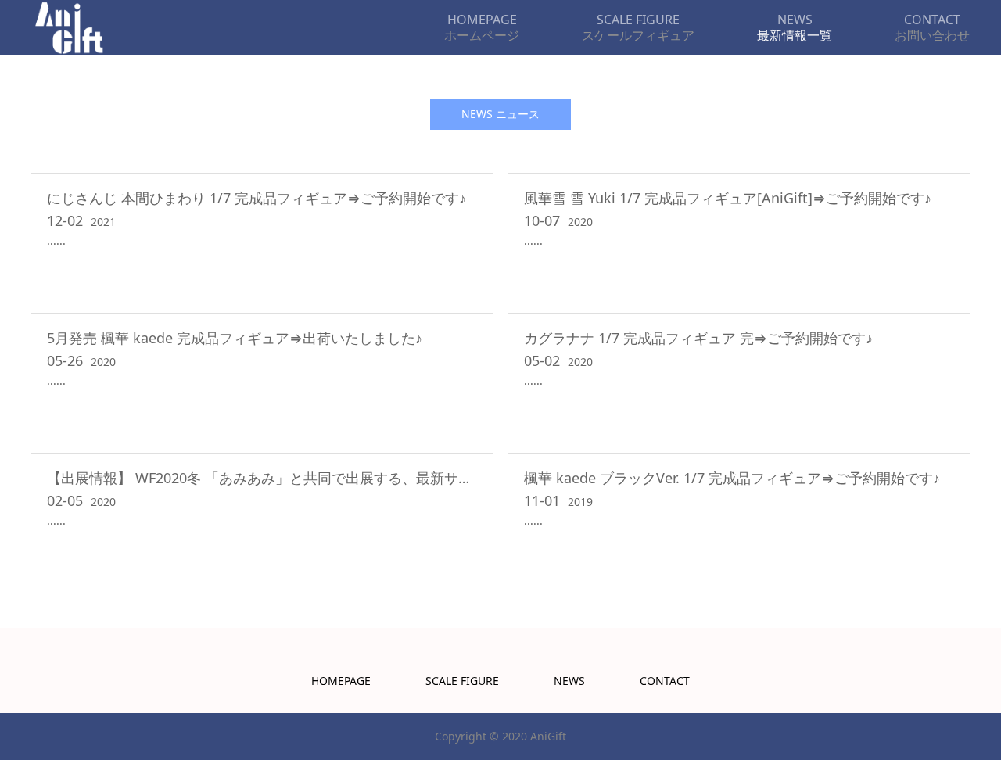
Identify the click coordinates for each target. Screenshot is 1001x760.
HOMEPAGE (341, 680)
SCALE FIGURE (462, 680)
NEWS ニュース (500, 113)
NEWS (569, 680)
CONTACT (665, 680)
